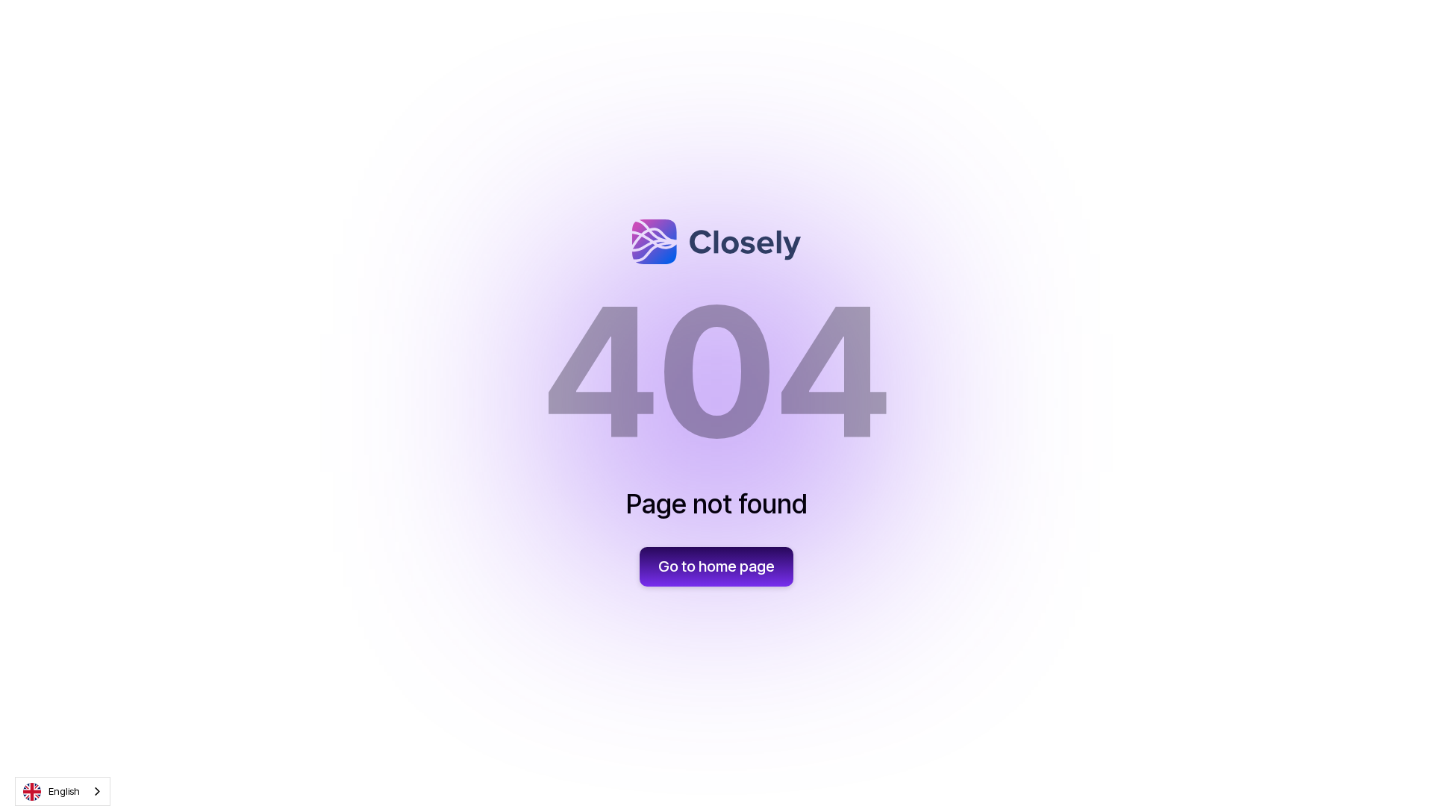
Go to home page (716, 566)
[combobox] (62, 791)
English (64, 791)
